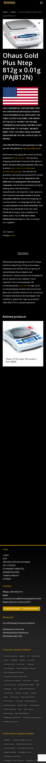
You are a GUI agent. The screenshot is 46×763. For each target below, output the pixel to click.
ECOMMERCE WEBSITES (13, 568)
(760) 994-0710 (16, 592)
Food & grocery (10, 685)
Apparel (22, 656)
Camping (13, 660)
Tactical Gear (34, 705)
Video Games (29, 709)
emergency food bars (12, 756)
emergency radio (32, 760)
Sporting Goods (9, 705)
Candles (22, 660)
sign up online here (31, 148)
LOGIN (6, 555)
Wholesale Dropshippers (32, 717)
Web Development (22, 713)
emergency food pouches (14, 760)
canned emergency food (22, 740)
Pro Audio (19, 701)
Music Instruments (28, 697)
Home (5, 12)
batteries (7, 740)
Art (28, 656)
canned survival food (24, 744)
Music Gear (14, 697)
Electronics (27, 680)
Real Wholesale (31, 701)
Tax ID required (10, 709)
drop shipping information (14, 672)
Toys (20, 709)
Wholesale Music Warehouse (15, 632)
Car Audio (31, 660)
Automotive (35, 656)
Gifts (38, 685)
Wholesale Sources (11, 721)
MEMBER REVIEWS (11, 572)
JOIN (5, 558)
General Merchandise (26, 685)
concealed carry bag (25, 748)
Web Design (8, 713)
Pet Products (8, 701)
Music (6, 697)
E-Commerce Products (12, 680)
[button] (41, 3)
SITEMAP (7, 579)
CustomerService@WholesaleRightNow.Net (22, 598)
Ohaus (13, 12)
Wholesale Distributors (12, 717)
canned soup (9, 744)
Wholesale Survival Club (13, 629)
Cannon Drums (9, 748)
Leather (33, 693)
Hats (15, 689)
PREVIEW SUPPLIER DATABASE (16, 562)
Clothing (30, 664)
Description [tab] (23, 253)
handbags (7, 689)
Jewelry (25, 693)
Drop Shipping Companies (26, 668)
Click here (23, 285)
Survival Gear (22, 705)
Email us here (19, 158)
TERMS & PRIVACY (11, 575)
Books (6, 660)
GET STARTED (9, 565)
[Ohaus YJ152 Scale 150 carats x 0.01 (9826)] (23, 337)
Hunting (18, 693)
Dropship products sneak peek (15, 676)
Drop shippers (9, 668)
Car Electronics (9, 664)
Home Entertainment (27, 689)
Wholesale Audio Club (12, 636)
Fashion (36, 680)
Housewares (8, 693)
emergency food (24, 752)
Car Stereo (21, 664)
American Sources (10, 656)
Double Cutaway (10, 752)
